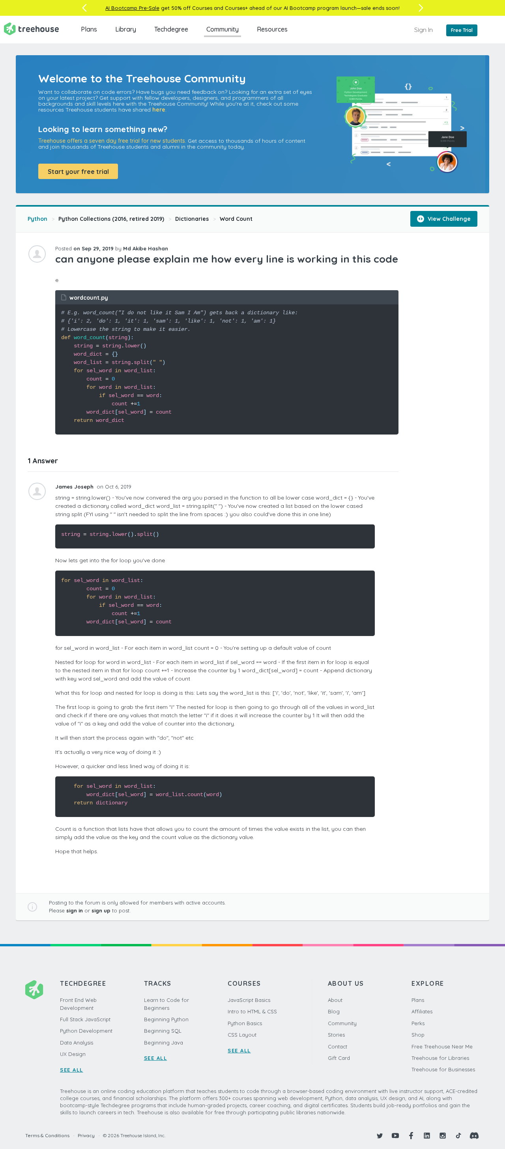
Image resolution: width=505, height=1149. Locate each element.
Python (37, 218)
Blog (334, 1011)
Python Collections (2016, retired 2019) (111, 218)
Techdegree (171, 29)
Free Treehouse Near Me (442, 1046)
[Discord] (474, 1135)
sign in (74, 910)
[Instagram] (442, 1135)
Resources (272, 29)
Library (125, 29)
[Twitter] (379, 1135)
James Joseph (75, 486)
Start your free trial (78, 171)
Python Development (86, 1031)
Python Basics (245, 1023)
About (335, 1000)
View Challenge (448, 218)
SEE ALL (71, 1070)
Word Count (236, 218)
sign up (101, 910)
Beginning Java (163, 1042)
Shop (418, 1034)
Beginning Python (166, 1019)
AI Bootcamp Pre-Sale (132, 8)
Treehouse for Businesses (443, 1069)
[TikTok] (458, 1135)
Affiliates (421, 1011)
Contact (337, 1046)
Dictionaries (192, 218)
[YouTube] (395, 1135)
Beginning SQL (162, 1031)
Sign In (423, 30)
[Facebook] (411, 1135)
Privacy (86, 1135)
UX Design (73, 1054)
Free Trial (462, 30)
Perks (418, 1023)
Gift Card (339, 1058)
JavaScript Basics (249, 1000)
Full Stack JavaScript (85, 1019)
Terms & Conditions (47, 1135)
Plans (89, 29)
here (158, 109)
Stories (336, 1034)
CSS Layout (242, 1034)
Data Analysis (76, 1042)
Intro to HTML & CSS (252, 1011)
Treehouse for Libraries (440, 1058)
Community (222, 29)
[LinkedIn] (426, 1135)
